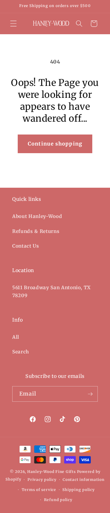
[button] (13, 23)
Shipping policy (78, 489)
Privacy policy (42, 479)
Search (20, 352)
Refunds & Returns (35, 231)
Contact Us (25, 246)
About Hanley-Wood (37, 216)
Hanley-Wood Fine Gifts (51, 471)
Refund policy (58, 499)
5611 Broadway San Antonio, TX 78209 (51, 292)
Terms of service (39, 489)
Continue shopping (55, 144)
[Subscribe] (90, 394)
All (15, 337)
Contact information (84, 479)
